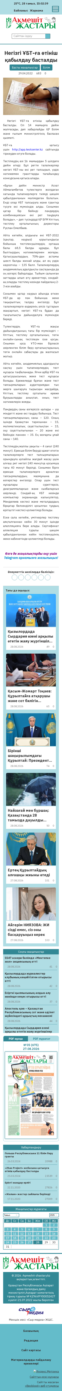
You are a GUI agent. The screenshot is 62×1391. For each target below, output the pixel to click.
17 (7, 1238)
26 (22, 1242)
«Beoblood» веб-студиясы (42, 1386)
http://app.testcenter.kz (27, 149)
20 (29, 1238)
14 (37, 1234)
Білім (46, 67)
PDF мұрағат (42, 1039)
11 (14, 1234)
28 (37, 1242)
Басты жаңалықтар (25, 67)
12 (22, 1234)
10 (7, 1234)
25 (14, 1242)
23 (54, 1238)
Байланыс (21, 10)
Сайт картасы (31, 1350)
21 (37, 1238)
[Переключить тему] (46, 10)
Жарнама (36, 10)
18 (14, 1238)
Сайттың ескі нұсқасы (44, 1377)
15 (46, 1234)
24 (7, 1242)
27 (29, 1242)
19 (22, 1238)
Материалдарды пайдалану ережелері (31, 1361)
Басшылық (31, 1331)
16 (54, 1234)
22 (46, 1238)
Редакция (31, 1340)
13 (29, 1234)
